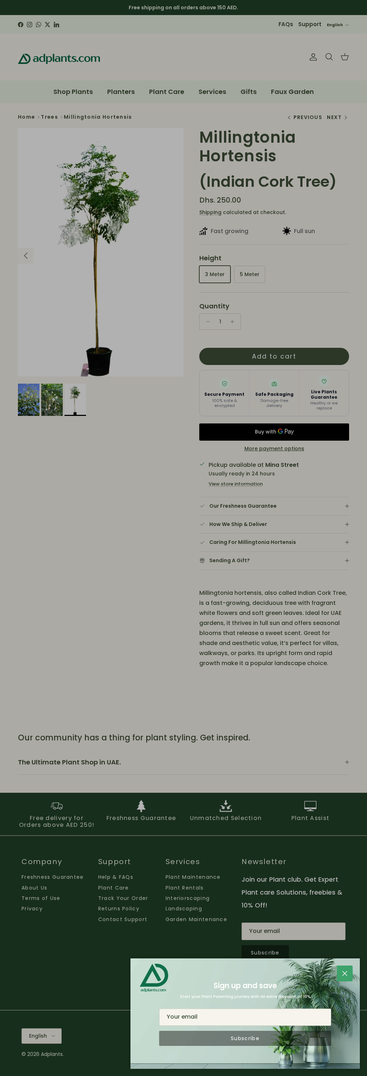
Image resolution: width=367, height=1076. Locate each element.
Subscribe (245, 1038)
